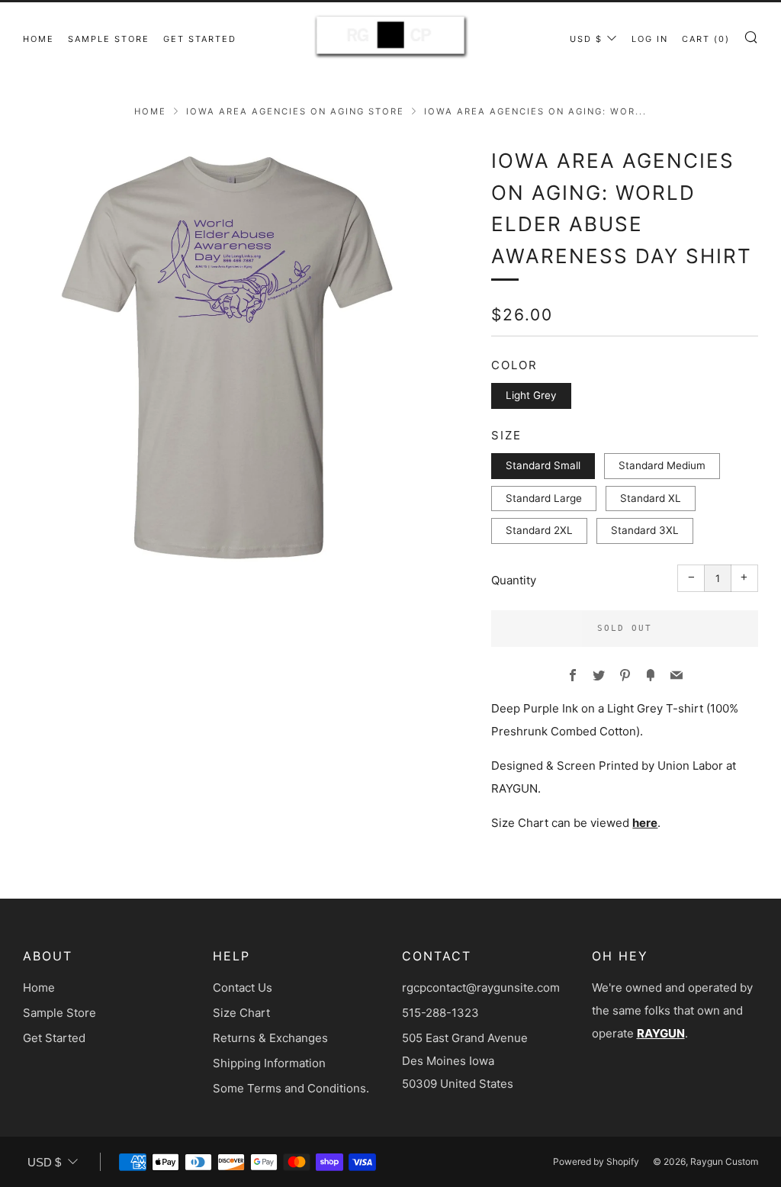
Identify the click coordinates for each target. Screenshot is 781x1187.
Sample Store (108, 39)
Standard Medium (662, 465)
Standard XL (650, 498)
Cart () (706, 39)
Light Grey (531, 395)
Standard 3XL (645, 530)
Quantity (513, 580)
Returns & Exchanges (270, 1038)
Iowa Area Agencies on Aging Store (295, 111)
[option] (234, 356)
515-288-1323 (440, 1012)
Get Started (199, 39)
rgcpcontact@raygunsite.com (481, 987)
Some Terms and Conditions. (291, 1088)
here (644, 822)
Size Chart (241, 1012)
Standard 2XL (539, 530)
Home (38, 39)
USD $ (586, 39)
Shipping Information (269, 1063)
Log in (650, 39)
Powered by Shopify (596, 1161)
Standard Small (543, 465)
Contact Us (242, 987)
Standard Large (544, 498)
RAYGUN (661, 1033)
